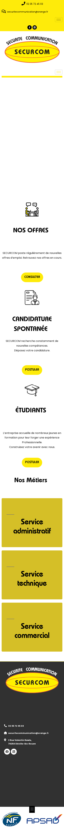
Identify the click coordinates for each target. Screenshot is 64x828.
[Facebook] (7, 752)
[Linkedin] (34, 27)
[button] (32, 277)
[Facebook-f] (29, 27)
